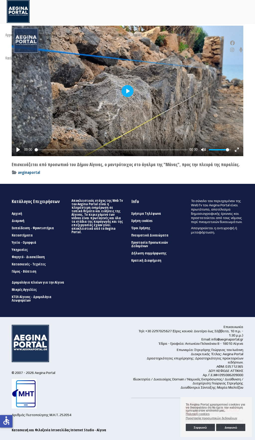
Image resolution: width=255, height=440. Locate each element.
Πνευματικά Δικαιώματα (149, 235)
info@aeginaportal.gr (227, 339)
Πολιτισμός (73, 34)
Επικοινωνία (197, 34)
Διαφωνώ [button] (231, 427)
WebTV (181, 34)
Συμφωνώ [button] (200, 427)
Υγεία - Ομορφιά (24, 242)
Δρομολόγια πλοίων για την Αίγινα (38, 282)
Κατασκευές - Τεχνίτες (29, 264)
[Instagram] (232, 50)
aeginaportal (29, 172)
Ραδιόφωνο (164, 34)
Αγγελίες (137, 34)
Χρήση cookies (141, 220)
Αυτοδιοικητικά (47, 34)
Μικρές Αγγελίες (24, 289)
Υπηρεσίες (20, 249)
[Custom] (241, 50)
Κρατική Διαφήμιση (146, 260)
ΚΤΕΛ (149, 34)
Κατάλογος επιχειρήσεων (19, 58)
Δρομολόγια (120, 34)
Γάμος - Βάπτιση (24, 271)
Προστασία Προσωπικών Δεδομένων (149, 244)
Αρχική (9, 34)
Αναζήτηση (51, 58)
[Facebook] (232, 43)
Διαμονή (18, 220)
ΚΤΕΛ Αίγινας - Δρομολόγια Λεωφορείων (31, 298)
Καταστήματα (22, 235)
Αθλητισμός (96, 34)
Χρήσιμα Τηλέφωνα (146, 213)
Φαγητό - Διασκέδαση (28, 257)
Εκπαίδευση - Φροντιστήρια (33, 228)
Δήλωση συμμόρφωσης (148, 253)
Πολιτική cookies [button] (198, 414)
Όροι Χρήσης (140, 228)
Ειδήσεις (23, 34)
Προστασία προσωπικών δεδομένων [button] (211, 418)
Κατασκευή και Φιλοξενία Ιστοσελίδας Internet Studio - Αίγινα (59, 430)
